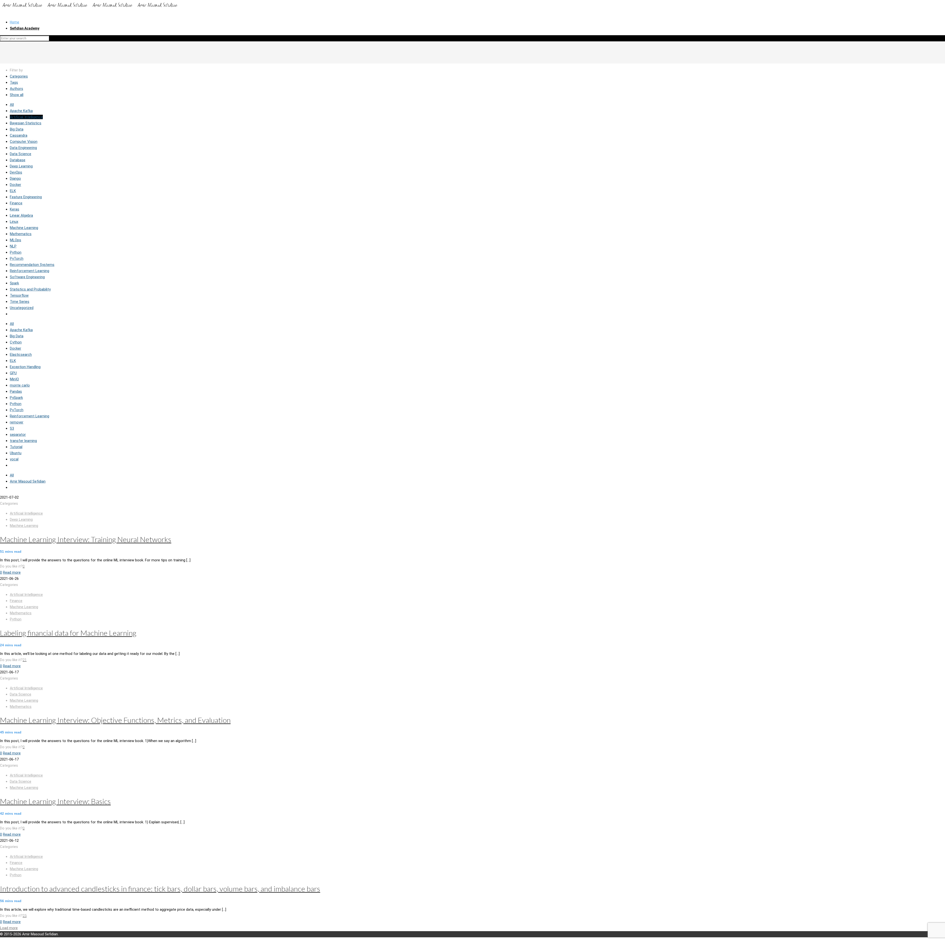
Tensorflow (19, 295)
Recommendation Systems (32, 264)
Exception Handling (25, 367)
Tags (14, 82)
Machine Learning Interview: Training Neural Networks (85, 539)
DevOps (16, 172)
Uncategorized (21, 308)
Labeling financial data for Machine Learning (68, 632)
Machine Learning (24, 228)
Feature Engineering (26, 197)
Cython (16, 342)
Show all (16, 95)
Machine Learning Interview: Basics (55, 801)
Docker (15, 184)
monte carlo (20, 385)
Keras (14, 209)
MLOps (15, 240)
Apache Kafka (21, 111)
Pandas (16, 391)
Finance (16, 203)
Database (17, 160)
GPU (13, 373)
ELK (13, 191)
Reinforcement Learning (29, 271)
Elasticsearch (21, 354)
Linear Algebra (21, 215)
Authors (16, 88)
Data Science (20, 154)
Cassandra (18, 135)
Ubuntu (15, 453)
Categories (19, 76)
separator (18, 434)
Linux (14, 221)
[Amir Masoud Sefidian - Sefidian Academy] (90, 8)
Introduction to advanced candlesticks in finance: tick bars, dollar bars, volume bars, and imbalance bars (160, 888)
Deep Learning (21, 166)
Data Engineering (23, 148)
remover (16, 422)
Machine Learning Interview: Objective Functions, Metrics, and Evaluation (115, 719)
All (12, 104)
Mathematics (21, 234)
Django (15, 178)
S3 (12, 428)
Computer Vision (23, 141)
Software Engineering (27, 277)
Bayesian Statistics (25, 123)
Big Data (16, 129)
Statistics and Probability (30, 289)
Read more (12, 572)
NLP (13, 246)
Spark (14, 283)
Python (15, 252)
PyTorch (16, 258)
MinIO (14, 379)
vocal (14, 459)
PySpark (16, 397)
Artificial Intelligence (26, 117)
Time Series (19, 301)
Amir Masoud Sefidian (28, 481)
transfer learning (23, 440)
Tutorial (16, 447)
